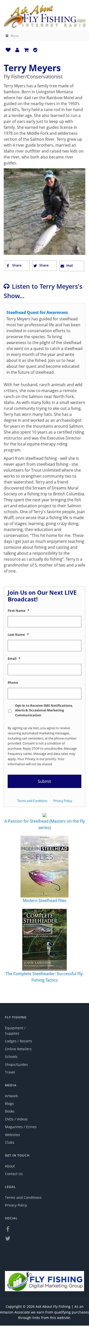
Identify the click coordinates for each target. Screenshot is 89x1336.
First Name (18, 611)
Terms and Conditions (32, 801)
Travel (10, 1072)
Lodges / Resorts (18, 1041)
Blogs (9, 1103)
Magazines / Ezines (21, 1126)
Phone (13, 682)
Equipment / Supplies (15, 1031)
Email (14, 659)
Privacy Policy (62, 801)
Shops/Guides (16, 1064)
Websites (12, 1134)
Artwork (11, 1096)
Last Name (18, 635)
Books (10, 1111)
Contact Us (14, 1173)
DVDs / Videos (16, 1119)
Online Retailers (18, 1049)
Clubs (9, 1142)
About (10, 1166)
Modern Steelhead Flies (44, 900)
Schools (11, 1056)
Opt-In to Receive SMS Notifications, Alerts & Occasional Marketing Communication (44, 710)
